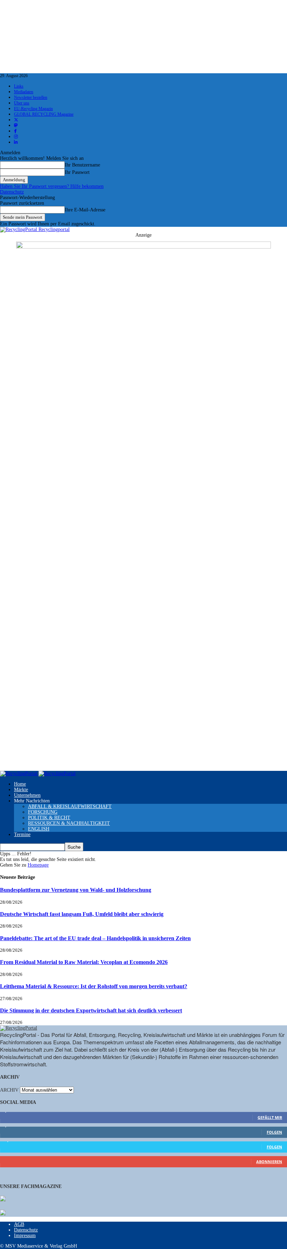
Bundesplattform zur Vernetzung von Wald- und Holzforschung (75, 890)
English (38, 828)
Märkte (21, 789)
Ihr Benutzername (82, 165)
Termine (22, 834)
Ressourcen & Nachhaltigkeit (69, 823)
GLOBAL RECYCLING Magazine (44, 114)
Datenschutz (12, 192)
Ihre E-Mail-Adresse (85, 209)
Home (20, 784)
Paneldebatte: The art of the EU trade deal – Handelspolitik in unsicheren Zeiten (95, 938)
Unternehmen (27, 795)
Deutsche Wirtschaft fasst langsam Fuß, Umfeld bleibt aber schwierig (81, 914)
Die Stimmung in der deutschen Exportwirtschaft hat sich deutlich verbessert (91, 1010)
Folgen (274, 1132)
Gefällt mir (270, 1117)
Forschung (42, 812)
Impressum (25, 1235)
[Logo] (19, 773)
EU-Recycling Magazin (33, 108)
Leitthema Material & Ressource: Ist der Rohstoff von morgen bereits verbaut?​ (93, 986)
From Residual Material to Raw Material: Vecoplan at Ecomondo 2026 (84, 962)
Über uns (21, 103)
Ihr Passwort (77, 172)
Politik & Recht (49, 817)
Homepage (38, 865)
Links (18, 86)
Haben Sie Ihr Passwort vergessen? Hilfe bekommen (52, 186)
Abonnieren (269, 1161)
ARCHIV (9, 1090)
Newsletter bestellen (30, 97)
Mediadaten (23, 91)
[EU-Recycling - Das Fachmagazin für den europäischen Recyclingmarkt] (3, 1199)
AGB (19, 1224)
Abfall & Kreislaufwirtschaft (70, 806)
